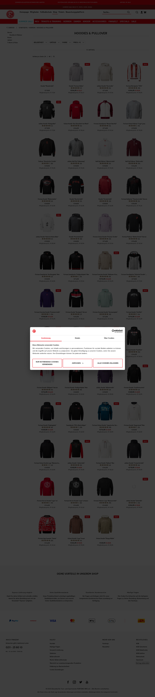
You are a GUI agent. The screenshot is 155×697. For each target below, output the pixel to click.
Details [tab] (77, 338)
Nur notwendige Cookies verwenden (47, 363)
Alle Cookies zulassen (107, 363)
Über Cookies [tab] (109, 338)
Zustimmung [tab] (46, 338)
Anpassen (76, 363)
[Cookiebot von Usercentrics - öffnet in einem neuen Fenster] (113, 331)
